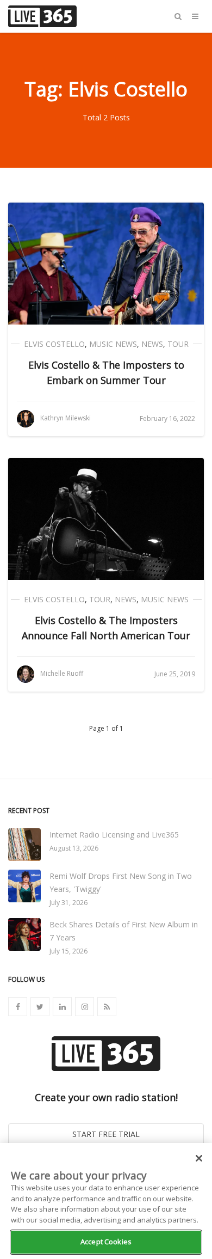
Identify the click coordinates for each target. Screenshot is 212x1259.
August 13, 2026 (73, 848)
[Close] (199, 1158)
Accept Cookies (106, 1241)
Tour (178, 344)
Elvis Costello (54, 344)
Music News (113, 344)
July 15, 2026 (68, 951)
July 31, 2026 (68, 902)
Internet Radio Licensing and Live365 (114, 834)
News (152, 344)
